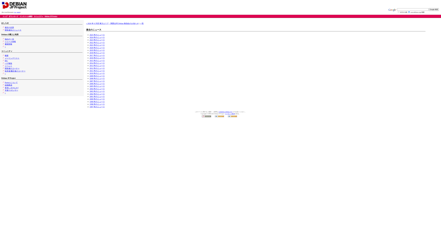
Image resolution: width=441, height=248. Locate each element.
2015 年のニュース (97, 61)
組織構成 (8, 85)
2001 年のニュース (97, 96)
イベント (8, 66)
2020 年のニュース (97, 48)
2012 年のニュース (97, 68)
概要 (6, 56)
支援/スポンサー (11, 90)
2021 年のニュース (97, 45)
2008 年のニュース (97, 78)
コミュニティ (38, 16)
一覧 (142, 23)
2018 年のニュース (97, 53)
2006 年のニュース (97, 84)
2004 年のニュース (97, 89)
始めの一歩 (9, 39)
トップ (5, 16)
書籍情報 (8, 44)
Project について (11, 83)
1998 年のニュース (97, 104)
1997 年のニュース (97, 107)
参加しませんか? (11, 88)
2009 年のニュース (97, 76)
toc (15, 12)
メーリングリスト (12, 58)
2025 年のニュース (97, 35)
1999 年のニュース (97, 102)
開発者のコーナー (12, 68)
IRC (6, 61)
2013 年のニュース (97, 66)
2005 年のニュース (97, 86)
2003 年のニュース (97, 91)
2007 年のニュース (97, 81)
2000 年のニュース (97, 99)
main (18, 12)
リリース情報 (10, 42)
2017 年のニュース (97, 55)
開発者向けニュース (13, 30)
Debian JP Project (51, 16)
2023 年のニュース (97, 40)
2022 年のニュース (97, 43)
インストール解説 (26, 16)
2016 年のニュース (97, 58)
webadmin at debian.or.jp (225, 112)
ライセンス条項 (230, 114)
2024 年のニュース (97, 37)
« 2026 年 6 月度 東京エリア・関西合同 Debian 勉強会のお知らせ (112, 23)
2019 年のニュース (97, 50)
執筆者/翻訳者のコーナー (15, 71)
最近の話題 (9, 27)
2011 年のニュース (97, 71)
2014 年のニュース (97, 63)
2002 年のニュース (97, 94)
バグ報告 (8, 63)
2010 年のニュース (97, 73)
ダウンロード (13, 16)
